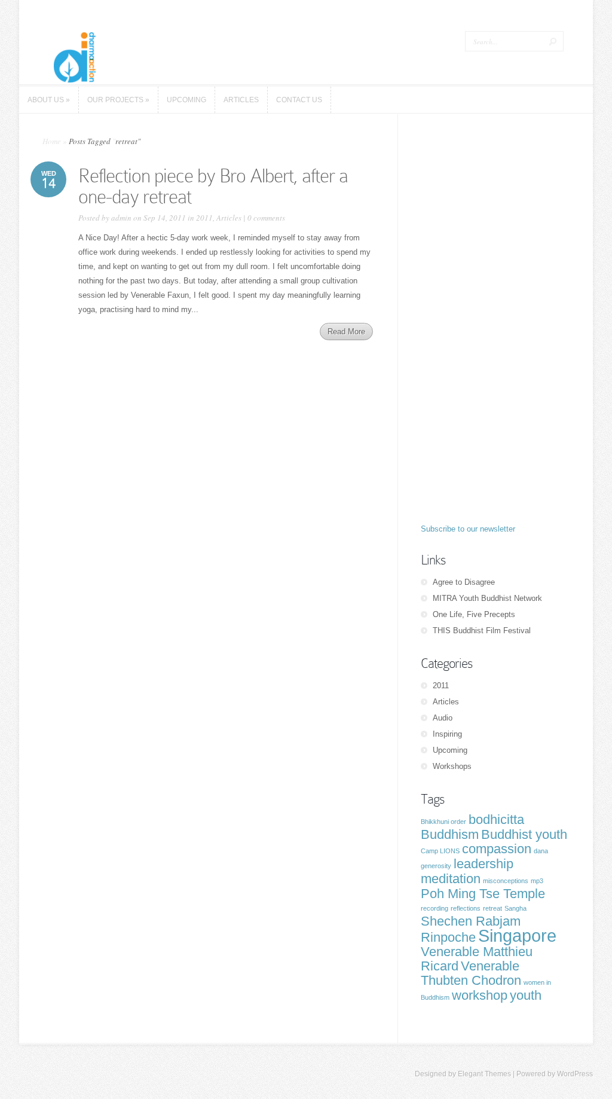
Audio (442, 717)
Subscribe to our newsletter (468, 528)
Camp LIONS (440, 850)
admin (121, 217)
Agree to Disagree (464, 582)
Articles (228, 217)
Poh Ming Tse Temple (483, 893)
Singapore (517, 935)
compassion (496, 848)
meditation (451, 878)
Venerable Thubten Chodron (471, 973)
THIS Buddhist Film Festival (482, 630)
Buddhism (450, 834)
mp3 (537, 880)
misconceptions (505, 880)
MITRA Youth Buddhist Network (487, 598)
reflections (466, 908)
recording (434, 908)
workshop (479, 995)
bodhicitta (496, 819)
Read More (346, 331)
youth (525, 995)
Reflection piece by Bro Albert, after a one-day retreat (213, 186)
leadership (483, 863)
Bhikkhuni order (443, 821)
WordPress (575, 1074)
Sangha (515, 908)
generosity (436, 865)
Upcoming (450, 750)
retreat (492, 908)
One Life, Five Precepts (474, 614)
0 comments (266, 217)
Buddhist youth (524, 834)
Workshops (452, 766)
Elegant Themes (484, 1074)
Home (51, 141)
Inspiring (447, 733)
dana (541, 850)
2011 (204, 217)
